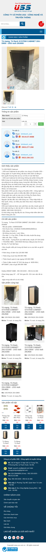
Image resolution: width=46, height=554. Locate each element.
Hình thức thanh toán (11, 514)
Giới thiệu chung (9, 527)
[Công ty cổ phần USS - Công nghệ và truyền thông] (23, 7)
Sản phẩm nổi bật (9, 403)
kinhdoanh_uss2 (26, 144)
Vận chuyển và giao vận (12, 499)
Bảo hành (7, 521)
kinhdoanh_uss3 (26, 155)
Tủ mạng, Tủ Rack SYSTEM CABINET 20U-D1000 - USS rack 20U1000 (34, 310)
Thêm (41, 124)
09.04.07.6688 (28, 137)
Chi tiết (6, 427)
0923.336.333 (27, 158)
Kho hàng (7, 511)
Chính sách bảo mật (10, 502)
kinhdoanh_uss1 (26, 134)
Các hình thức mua (10, 517)
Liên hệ (6, 524)
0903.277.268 (27, 147)
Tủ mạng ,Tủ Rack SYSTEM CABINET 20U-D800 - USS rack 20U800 (11, 386)
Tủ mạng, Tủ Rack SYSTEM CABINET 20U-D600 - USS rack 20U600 (34, 348)
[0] (41, 26)
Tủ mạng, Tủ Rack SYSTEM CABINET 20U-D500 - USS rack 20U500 (11, 310)
